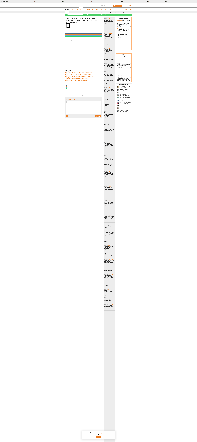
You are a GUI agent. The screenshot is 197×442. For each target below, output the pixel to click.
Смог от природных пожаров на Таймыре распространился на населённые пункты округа (108, 106)
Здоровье (101, 12)
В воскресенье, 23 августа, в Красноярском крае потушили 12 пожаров (108, 226)
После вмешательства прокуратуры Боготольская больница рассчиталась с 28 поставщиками (108, 123)
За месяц (128, 20)
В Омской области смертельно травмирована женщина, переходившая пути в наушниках (108, 98)
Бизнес (88, 9)
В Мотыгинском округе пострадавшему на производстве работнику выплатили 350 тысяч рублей (108, 82)
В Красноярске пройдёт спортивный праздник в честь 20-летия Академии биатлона (109, 90)
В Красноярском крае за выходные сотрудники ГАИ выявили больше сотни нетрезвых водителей (108, 166)
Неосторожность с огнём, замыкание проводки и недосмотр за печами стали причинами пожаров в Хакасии (109, 218)
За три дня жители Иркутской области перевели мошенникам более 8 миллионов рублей (109, 36)
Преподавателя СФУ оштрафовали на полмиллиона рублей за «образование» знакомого (109, 189)
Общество (110, 142)
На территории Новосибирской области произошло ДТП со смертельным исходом (108, 158)
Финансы (110, 33)
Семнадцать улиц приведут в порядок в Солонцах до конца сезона (108, 28)
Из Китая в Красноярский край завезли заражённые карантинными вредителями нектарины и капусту (109, 66)
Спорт (67, 12)
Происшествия (95, 9)
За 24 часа (119, 20)
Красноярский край (113, 12)
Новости (73, 9)
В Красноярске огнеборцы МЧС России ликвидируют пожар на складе (109, 233)
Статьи (101, 9)
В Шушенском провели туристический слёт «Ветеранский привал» (108, 299)
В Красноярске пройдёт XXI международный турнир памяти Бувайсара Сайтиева (108, 21)
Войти (75, 99)
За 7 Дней (123, 20)
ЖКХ (97, 12)
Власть (87, 12)
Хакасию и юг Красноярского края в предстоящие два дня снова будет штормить (108, 74)
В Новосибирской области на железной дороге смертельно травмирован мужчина (109, 240)
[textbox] (83, 108)
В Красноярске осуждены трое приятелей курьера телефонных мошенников (109, 196)
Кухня (124, 12)
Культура (119, 12)
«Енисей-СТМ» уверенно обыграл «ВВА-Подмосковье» (108, 314)
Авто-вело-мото (73, 12)
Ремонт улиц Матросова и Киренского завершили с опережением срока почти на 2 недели (109, 284)
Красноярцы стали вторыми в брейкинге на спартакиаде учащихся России (108, 174)
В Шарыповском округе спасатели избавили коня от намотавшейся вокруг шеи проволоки (108, 203)
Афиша (79, 12)
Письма (109, 9)
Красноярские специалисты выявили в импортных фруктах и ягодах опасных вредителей (108, 292)
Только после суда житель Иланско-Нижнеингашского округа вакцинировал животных (109, 181)
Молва (78, 9)
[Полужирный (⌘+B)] (67, 102)
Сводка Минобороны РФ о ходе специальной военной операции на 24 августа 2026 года (109, 43)
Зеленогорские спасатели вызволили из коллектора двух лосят (109, 138)
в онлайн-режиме (88, 41)
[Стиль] (72, 102)
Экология (110, 103)
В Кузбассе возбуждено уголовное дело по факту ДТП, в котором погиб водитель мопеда (108, 306)
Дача (94, 12)
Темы (105, 9)
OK (98, 437)
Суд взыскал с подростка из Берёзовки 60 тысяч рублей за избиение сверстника (109, 130)
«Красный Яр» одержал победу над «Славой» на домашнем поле (108, 247)
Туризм (109, 297)
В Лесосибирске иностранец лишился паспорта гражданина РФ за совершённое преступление (108, 114)
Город (91, 12)
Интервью (106, 12)
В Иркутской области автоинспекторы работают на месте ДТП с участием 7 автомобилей (109, 254)
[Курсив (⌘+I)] (70, 102)
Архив (126, 9)
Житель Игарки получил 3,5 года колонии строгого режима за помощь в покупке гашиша (109, 58)
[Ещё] (131, 12)
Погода (110, 71)
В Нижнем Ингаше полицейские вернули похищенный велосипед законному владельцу (108, 269)
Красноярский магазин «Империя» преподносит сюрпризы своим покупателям (108, 210)
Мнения (84, 9)
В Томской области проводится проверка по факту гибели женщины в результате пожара (108, 277)
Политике (103, 433)
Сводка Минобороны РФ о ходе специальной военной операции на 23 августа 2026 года (109, 262)
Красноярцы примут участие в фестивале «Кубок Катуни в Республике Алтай (108, 51)
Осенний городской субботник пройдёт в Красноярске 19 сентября (108, 144)
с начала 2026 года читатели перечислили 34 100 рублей (86, 14)
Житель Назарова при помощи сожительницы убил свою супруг (108, 151)
